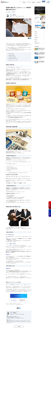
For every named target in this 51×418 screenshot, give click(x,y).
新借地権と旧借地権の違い (12, 55)
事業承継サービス (25, 2)
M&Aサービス (29, 2)
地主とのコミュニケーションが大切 (13, 60)
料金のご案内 (43, 2)
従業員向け (36, 39)
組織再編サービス (34, 2)
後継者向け (36, 41)
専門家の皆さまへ (39, 2)
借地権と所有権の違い (11, 53)
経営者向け (36, 35)
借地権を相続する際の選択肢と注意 (13, 58)
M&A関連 (36, 33)
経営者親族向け (37, 37)
